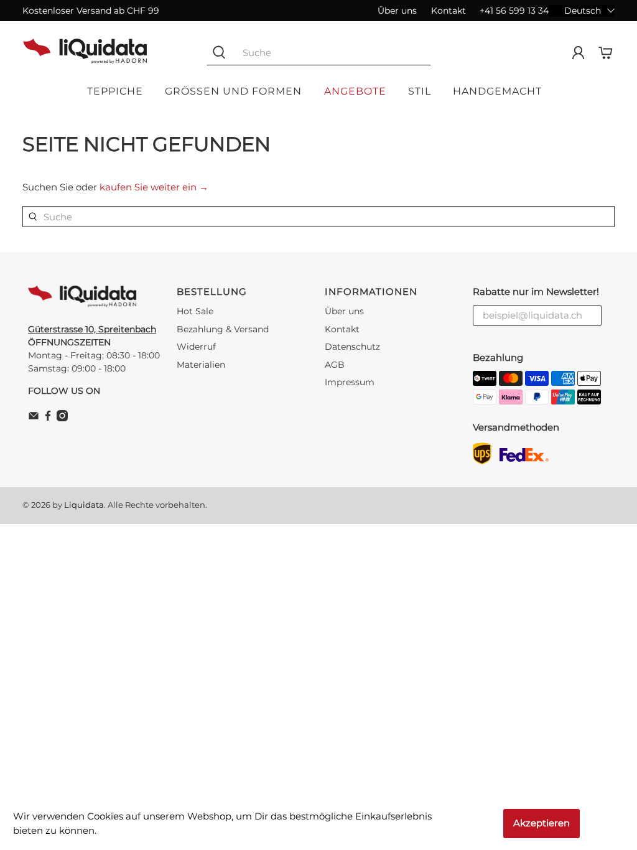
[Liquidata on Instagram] (62, 418)
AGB (335, 364)
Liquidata (84, 505)
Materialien (201, 364)
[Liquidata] (85, 53)
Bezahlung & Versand (223, 329)
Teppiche (115, 91)
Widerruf (196, 346)
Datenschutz (352, 346)
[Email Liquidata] (33, 418)
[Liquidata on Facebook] (47, 418)
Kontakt (448, 10)
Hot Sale (195, 311)
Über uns (397, 10)
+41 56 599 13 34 (514, 10)
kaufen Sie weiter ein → (154, 187)
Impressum (349, 382)
